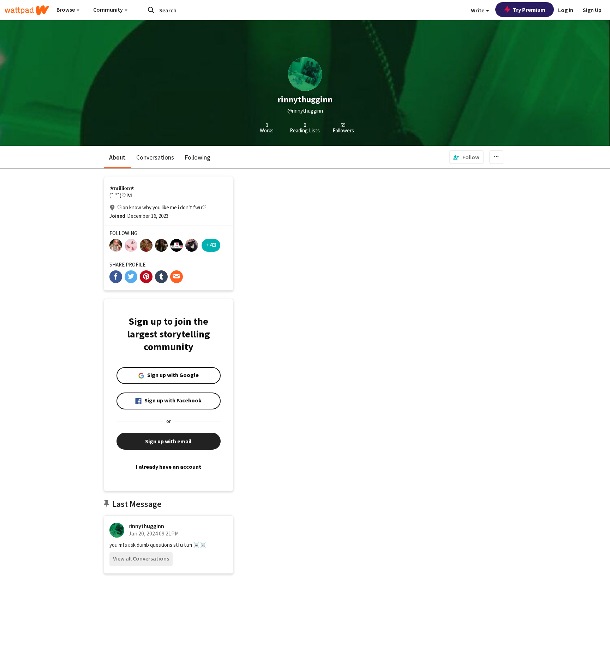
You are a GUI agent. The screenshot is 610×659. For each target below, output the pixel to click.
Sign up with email (168, 441)
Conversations (155, 157)
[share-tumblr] (161, 276)
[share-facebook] (115, 276)
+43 (211, 245)
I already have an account (168, 466)
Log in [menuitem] (565, 9)
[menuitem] (466, 157)
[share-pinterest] (146, 276)
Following (197, 157)
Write (478, 10)
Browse (66, 9)
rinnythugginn (146, 526)
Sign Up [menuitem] (592, 9)
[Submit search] (151, 10)
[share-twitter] (131, 276)
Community (108, 9)
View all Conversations (141, 558)
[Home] (27, 10)
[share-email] (176, 276)
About (117, 157)
